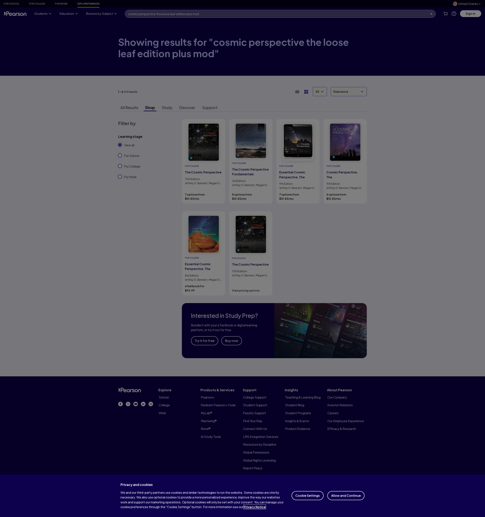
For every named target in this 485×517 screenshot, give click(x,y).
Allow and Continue (346, 496)
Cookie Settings (307, 496)
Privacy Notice (255, 507)
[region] (242, 495)
